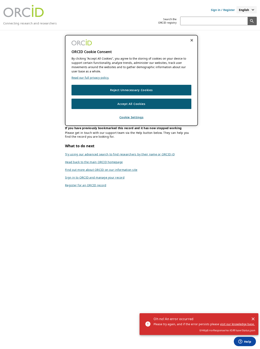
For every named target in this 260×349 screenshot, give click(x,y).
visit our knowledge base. (237, 324)
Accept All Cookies (131, 104)
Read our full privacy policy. (90, 78)
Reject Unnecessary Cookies (131, 90)
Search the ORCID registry (167, 20)
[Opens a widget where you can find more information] (245, 342)
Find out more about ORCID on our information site (101, 170)
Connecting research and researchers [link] (30, 23)
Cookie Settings (131, 117)
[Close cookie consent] (191, 40)
